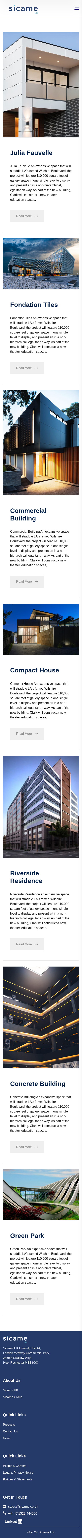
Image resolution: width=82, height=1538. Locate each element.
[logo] (15, 1339)
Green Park (27, 1235)
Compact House (34, 670)
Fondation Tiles (34, 304)
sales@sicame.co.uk (23, 1506)
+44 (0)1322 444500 (22, 1513)
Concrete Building (38, 1083)
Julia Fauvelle (31, 152)
